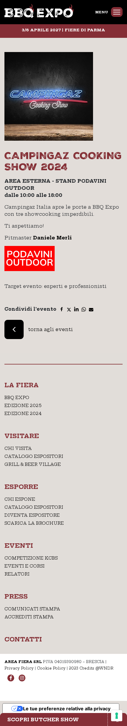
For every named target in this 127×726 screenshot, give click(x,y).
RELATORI (17, 574)
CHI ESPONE (19, 499)
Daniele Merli (52, 238)
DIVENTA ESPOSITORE (32, 515)
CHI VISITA (18, 448)
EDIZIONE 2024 (23, 413)
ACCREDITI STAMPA (29, 617)
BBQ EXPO (16, 397)
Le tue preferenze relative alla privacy (66, 709)
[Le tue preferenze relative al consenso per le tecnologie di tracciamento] (116, 715)
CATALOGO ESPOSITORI (33, 456)
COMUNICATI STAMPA (32, 609)
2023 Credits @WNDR (91, 668)
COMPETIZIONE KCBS (31, 558)
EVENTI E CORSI (24, 566)
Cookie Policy (51, 668)
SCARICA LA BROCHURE (34, 523)
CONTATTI (23, 639)
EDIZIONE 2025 (23, 405)
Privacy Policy (19, 668)
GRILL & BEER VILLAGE (32, 464)
